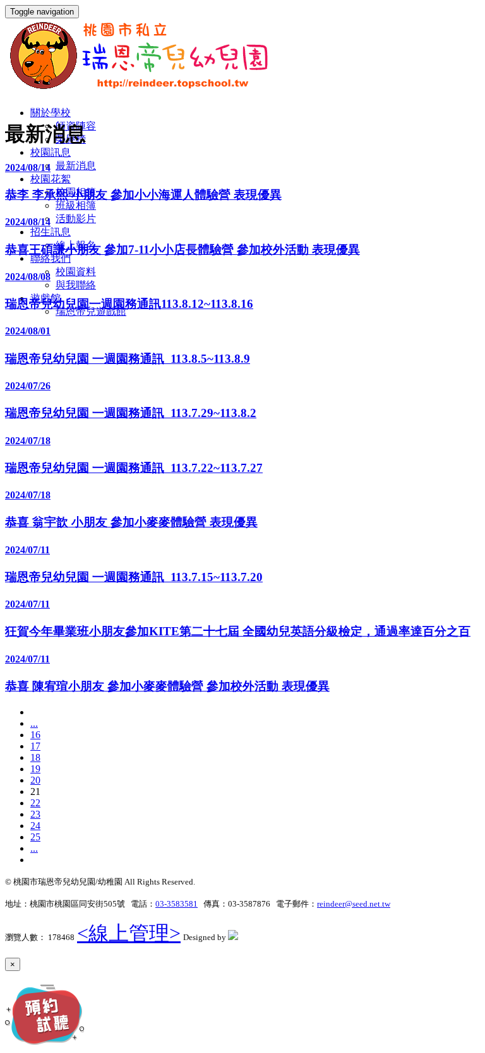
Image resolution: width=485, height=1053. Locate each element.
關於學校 (50, 112)
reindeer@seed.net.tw (353, 904)
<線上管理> (129, 933)
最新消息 (76, 165)
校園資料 (76, 271)
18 (35, 757)
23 (35, 814)
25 (35, 837)
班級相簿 (76, 205)
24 (35, 825)
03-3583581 (176, 904)
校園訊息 (50, 152)
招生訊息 (50, 231)
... (34, 723)
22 (35, 802)
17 (35, 746)
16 (35, 734)
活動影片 (76, 218)
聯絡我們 (50, 258)
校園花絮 (50, 179)
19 (35, 768)
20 (35, 780)
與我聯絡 (76, 284)
